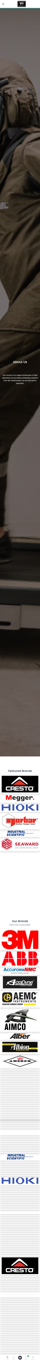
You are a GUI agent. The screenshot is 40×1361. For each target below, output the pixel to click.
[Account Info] (33, 1357)
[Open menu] (20, 1357)
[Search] (14, 1357)
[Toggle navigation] (3, 4)
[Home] (7, 1357)
